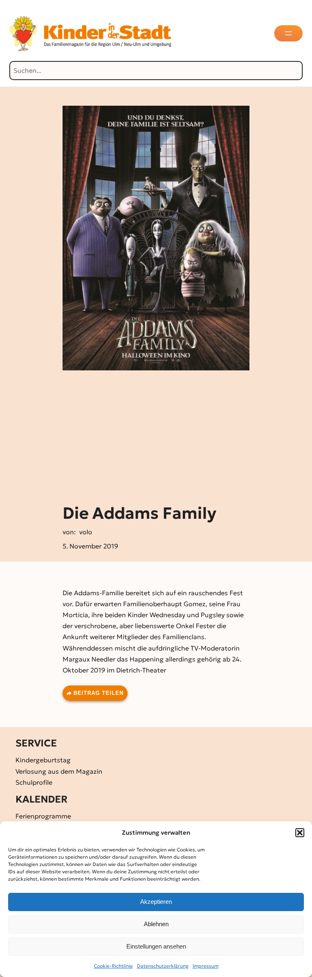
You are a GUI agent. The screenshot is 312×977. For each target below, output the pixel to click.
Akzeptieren (156, 901)
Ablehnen (156, 923)
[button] (300, 833)
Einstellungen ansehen (156, 946)
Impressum (206, 966)
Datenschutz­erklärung (162, 966)
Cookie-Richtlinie (113, 966)
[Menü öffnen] (288, 33)
